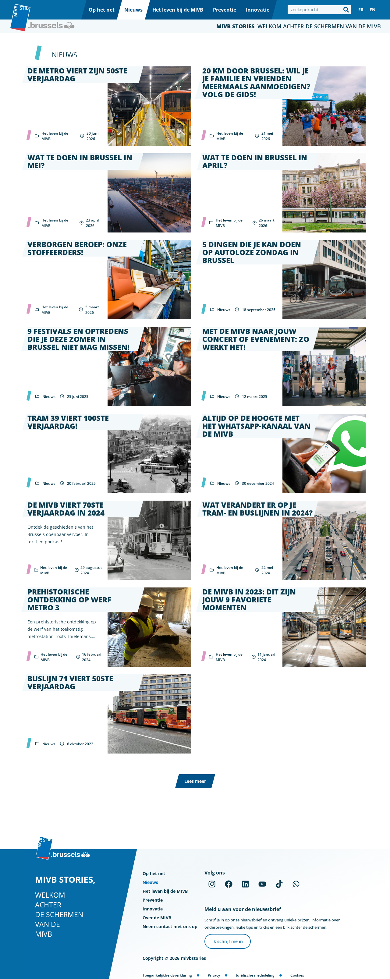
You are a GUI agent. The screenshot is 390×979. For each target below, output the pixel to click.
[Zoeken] (346, 9)
